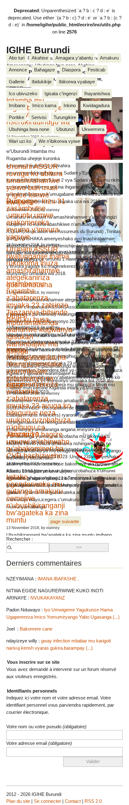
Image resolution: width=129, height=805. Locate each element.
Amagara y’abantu (74, 57)
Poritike (16, 117)
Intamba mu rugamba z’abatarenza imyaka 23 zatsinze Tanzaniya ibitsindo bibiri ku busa (37, 302)
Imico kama (44, 105)
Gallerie (16, 81)
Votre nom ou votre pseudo (46, 726)
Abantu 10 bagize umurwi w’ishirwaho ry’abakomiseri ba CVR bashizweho (38, 445)
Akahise (40, 57)
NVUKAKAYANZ (47, 597)
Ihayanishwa (97, 93)
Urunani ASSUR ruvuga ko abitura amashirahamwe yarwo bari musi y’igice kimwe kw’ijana (34, 184)
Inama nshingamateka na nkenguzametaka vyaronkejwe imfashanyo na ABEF (36, 368)
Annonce (18, 69)
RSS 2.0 (93, 801)
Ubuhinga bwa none (29, 129)
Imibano (17, 105)
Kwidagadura (96, 105)
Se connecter (47, 801)
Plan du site (18, 801)
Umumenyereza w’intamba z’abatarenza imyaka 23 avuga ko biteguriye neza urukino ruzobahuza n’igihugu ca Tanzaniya (38, 409)
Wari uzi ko (20, 141)
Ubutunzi (65, 129)
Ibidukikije (42, 81)
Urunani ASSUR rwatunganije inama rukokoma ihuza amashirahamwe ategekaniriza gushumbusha (37, 267)
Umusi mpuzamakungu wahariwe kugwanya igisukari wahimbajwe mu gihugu (39, 333)
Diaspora (71, 69)
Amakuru (109, 57)
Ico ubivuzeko (23, 93)
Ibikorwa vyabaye (77, 81)
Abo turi (16, 57)
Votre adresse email (39, 743)
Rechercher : (19, 539)
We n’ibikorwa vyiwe (59, 141)
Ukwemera (93, 129)
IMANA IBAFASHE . (58, 578)
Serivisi (38, 117)
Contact (73, 801)
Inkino (70, 105)
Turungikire (65, 117)
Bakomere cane (36, 628)
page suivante (64, 521)
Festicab (96, 69)
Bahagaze (44, 69)
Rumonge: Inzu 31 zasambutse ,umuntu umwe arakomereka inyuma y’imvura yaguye (35, 219)
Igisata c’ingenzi (60, 93)
